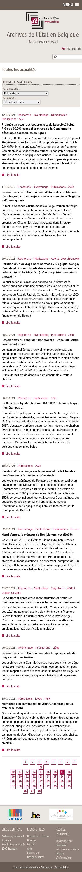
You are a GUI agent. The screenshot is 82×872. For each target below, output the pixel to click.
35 (62, 781)
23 (41, 776)
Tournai (74, 529)
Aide (29, 849)
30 (27, 781)
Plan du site (33, 853)
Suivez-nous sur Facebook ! (64, 843)
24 (48, 776)
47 (32, 791)
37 (13, 786)
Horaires (31, 840)
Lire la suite (13, 174)
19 (13, 776)
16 (55, 771)
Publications (9, 119)
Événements (60, 529)
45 (69, 786)
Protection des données (25, 868)
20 (20, 776)
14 (41, 771)
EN (79, 49)
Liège (56, 647)
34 (55, 781)
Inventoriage (41, 115)
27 (69, 776)
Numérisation (59, 115)
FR (63, 49)
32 (41, 781)
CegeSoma (58, 588)
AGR (22, 119)
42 (48, 786)
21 (27, 776)
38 (20, 786)
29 (20, 781)
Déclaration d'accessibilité (55, 868)
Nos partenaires (35, 857)
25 (55, 776)
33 (48, 781)
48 (39, 791)
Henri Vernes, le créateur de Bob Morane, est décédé (37, 534)
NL (68, 49)
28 (13, 781)
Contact (31, 845)
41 (41, 786)
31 (34, 781)
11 (20, 771)
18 (69, 771)
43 (55, 786)
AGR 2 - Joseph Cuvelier (65, 258)
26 (62, 776)
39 (27, 786)
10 (13, 771)
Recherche (24, 115)
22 (34, 776)
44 (62, 786)
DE (74, 49)
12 (27, 771)
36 (69, 781)
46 (25, 791)
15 (48, 771)
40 (34, 786)
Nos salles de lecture (38, 836)
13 (34, 771)
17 (62, 771)
